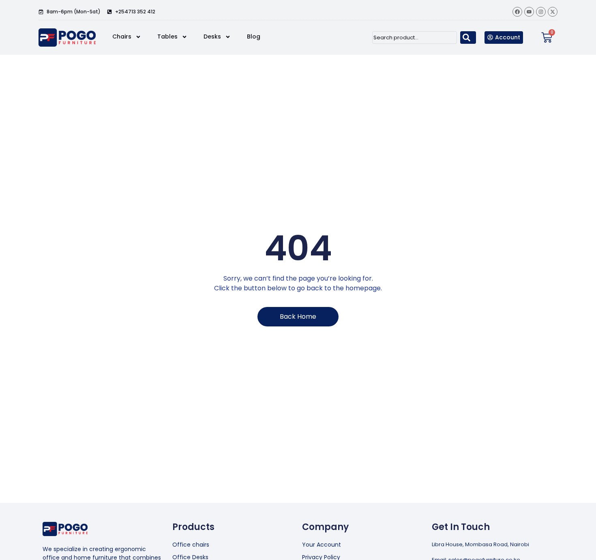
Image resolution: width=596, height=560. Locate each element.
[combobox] (414, 37)
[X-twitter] (552, 12)
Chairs (121, 36)
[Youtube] (529, 12)
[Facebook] (517, 12)
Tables (167, 36)
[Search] (468, 37)
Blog (253, 36)
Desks (212, 36)
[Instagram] (541, 12)
